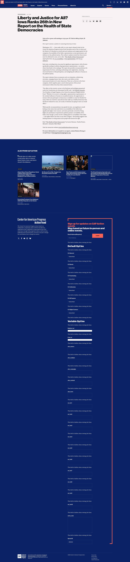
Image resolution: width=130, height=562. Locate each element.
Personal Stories (63, 5)
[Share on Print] (127, 2)
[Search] (103, 6)
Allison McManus (52, 176)
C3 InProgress (72, 298)
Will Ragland (73, 178)
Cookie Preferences (95, 559)
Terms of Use (93, 555)
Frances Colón (105, 179)
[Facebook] (21, 238)
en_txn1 (70, 403)
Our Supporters (94, 558)
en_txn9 (70, 493)
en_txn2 (70, 414)
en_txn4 (70, 436)
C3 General (71, 253)
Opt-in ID (70, 538)
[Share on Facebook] (114, 2)
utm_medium (71, 357)
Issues (33, 5)
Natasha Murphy (21, 204)
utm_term (70, 391)
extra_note (71, 515)
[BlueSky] (30, 238)
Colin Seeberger (45, 176)
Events (47, 5)
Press (53, 5)
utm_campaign (72, 369)
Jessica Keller (99, 179)
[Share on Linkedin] (117, 2)
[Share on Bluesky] (121, 2)
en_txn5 (70, 448)
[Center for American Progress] (2, 2)
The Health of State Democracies (74, 57)
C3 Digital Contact (73, 309)
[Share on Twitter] (110, 2)
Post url (70, 337)
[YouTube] (24, 238)
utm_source (71, 346)
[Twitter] (19, 238)
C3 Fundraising (72, 275)
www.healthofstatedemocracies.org (68, 127)
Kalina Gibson (93, 179)
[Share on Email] (124, 2)
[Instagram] (27, 238)
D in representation (70, 59)
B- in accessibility (58, 59)
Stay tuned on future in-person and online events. (86, 227)
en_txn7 (70, 470)
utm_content (71, 380)
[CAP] (22, 556)
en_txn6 (70, 459)
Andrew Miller (58, 176)
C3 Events (70, 264)
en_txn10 (70, 504)
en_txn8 (70, 482)
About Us (73, 5)
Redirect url (71, 328)
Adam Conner (20, 179)
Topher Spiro (26, 204)
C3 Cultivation (72, 287)
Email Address (75, 234)
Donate (109, 5)
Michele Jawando (80, 90)
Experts (39, 5)
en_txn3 (70, 425)
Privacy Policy (94, 556)
